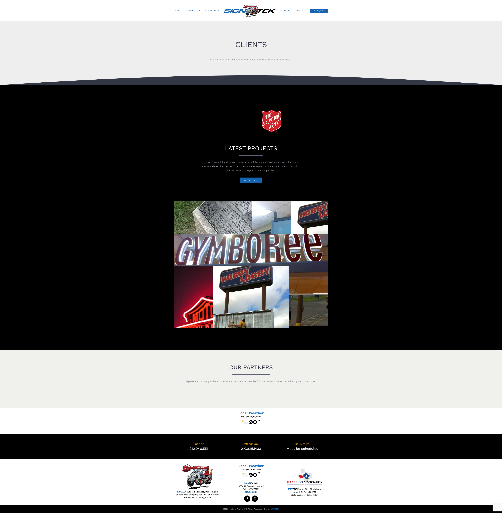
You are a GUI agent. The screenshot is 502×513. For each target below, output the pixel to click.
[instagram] (255, 498)
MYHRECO (275, 509)
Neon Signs (212, 326)
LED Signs (251, 262)
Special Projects (251, 230)
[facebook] (247, 498)
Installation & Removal (251, 326)
